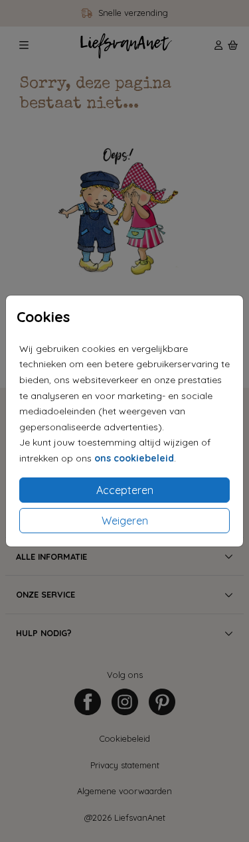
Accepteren (124, 490)
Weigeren (125, 520)
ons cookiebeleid (134, 458)
